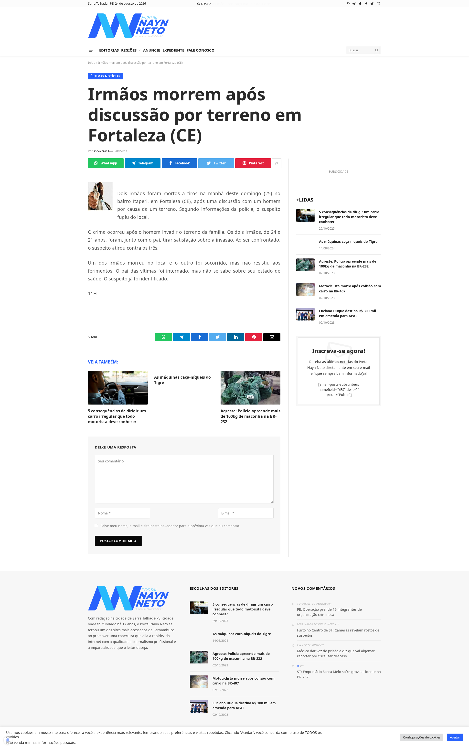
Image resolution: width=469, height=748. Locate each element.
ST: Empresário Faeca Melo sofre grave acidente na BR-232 (339, 674)
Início (91, 63)
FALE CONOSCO (200, 50)
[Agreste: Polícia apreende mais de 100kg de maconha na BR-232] (250, 388)
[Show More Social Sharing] (276, 163)
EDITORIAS (109, 50)
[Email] (71, 257)
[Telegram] (71, 200)
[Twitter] (71, 223)
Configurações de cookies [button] (421, 737)
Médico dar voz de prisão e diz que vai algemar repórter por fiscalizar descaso (336, 653)
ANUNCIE (151, 50)
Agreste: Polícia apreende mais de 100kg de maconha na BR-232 (250, 416)
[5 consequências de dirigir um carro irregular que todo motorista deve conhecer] (118, 388)
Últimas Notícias (105, 76)
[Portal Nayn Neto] (128, 25)
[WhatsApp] (71, 188)
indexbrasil (101, 151)
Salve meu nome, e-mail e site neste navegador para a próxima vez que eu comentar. (170, 526)
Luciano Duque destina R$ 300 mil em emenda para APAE (347, 313)
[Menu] (91, 49)
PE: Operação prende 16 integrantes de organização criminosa (329, 612)
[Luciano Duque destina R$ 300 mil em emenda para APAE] (305, 314)
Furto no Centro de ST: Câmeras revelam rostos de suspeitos (338, 633)
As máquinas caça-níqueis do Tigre (241, 4)
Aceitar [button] (455, 737)
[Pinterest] (71, 246)
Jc (298, 666)
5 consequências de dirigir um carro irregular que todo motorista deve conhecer (117, 416)
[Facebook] (71, 211)
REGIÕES (129, 50)
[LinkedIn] (71, 234)
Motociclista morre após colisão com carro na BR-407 (350, 288)
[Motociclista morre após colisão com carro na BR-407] (305, 289)
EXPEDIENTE (173, 50)
